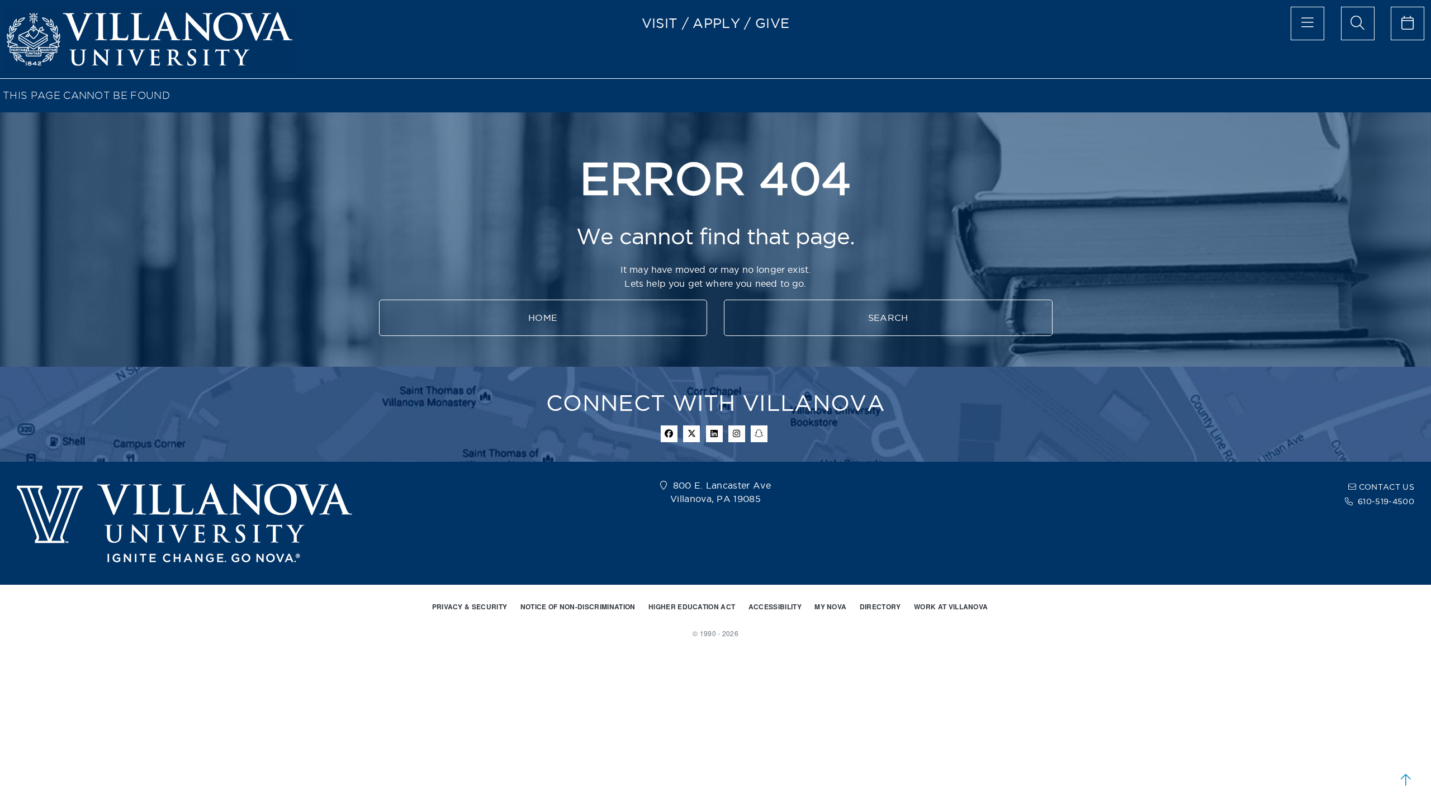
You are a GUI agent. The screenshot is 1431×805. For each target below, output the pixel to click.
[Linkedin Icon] (714, 433)
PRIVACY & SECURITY (470, 607)
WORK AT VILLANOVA (951, 607)
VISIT (660, 23)
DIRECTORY (880, 607)
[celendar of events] (1407, 23)
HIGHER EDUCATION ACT (691, 607)
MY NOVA (830, 607)
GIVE (772, 23)
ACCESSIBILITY (775, 607)
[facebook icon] (669, 433)
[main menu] (1307, 23)
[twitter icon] (691, 433)
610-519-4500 (1386, 501)
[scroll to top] (1406, 780)
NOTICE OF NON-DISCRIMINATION (578, 607)
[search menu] (1358, 23)
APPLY (716, 23)
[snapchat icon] (759, 433)
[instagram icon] (736, 433)
